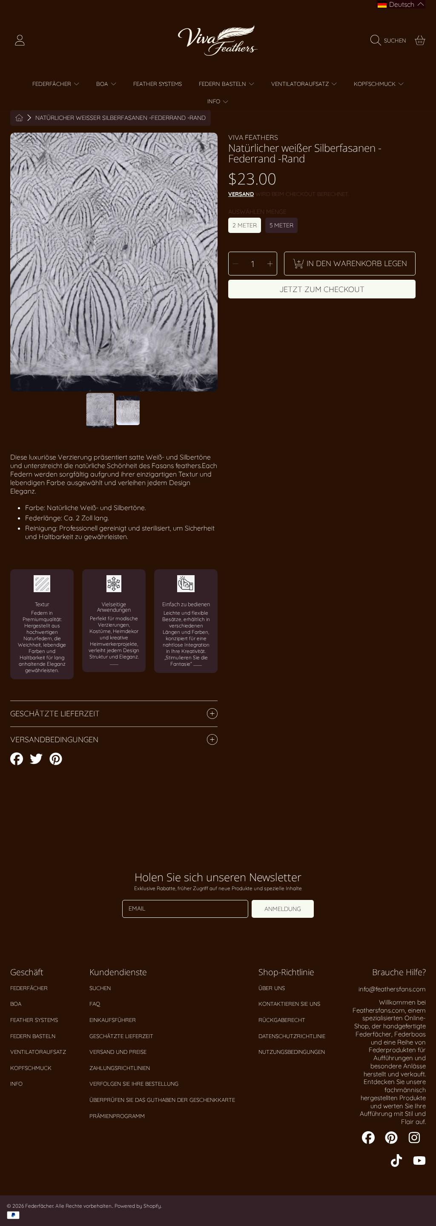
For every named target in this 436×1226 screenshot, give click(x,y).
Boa (15, 1003)
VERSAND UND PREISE (117, 1051)
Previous (19, 262)
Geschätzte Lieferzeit (121, 1036)
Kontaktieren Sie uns (289, 1003)
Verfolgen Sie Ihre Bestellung (133, 1083)
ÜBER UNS (271, 988)
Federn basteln (32, 1036)
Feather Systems (34, 1019)
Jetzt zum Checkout (321, 289)
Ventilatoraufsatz (38, 1051)
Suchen (100, 988)
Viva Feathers (253, 137)
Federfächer (29, 988)
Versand (241, 193)
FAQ (94, 1003)
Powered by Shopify (138, 1206)
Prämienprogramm (117, 1115)
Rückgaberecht (281, 1019)
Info (16, 1083)
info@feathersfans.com (392, 989)
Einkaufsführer (112, 1019)
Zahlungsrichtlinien (119, 1067)
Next (209, 262)
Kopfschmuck (31, 1067)
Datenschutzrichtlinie (291, 1036)
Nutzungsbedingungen (291, 1051)
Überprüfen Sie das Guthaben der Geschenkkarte (162, 1099)
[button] (390, 40)
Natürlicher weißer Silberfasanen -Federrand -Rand (120, 118)
